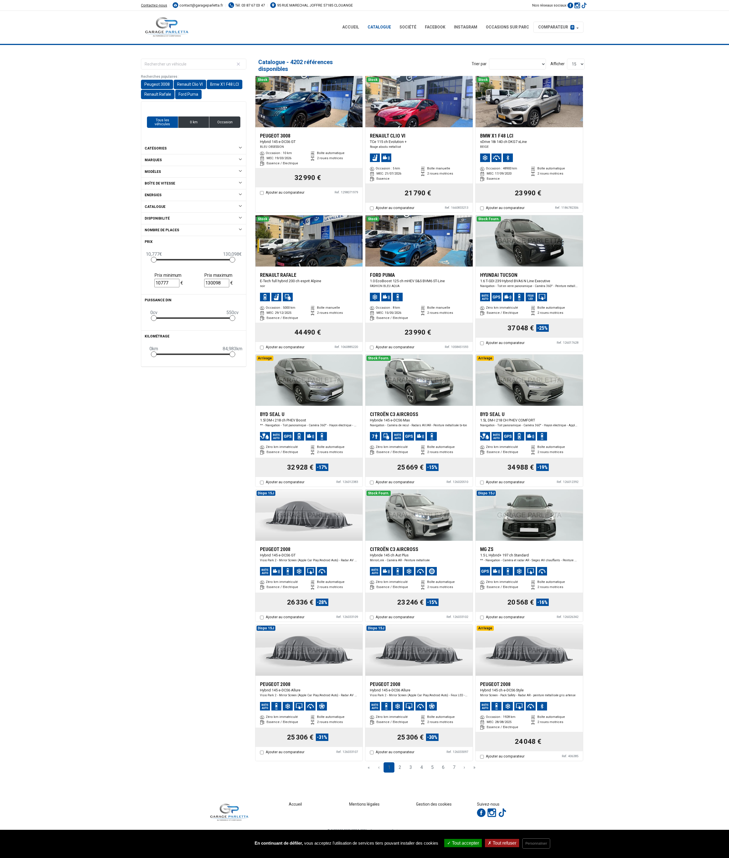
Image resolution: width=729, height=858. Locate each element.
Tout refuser (504, 843)
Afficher (557, 64)
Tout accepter (465, 843)
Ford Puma (188, 94)
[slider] (154, 260)
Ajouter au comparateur (285, 192)
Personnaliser (536, 843)
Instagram (465, 27)
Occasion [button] (225, 122)
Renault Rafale (157, 94)
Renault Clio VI (190, 84)
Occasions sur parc (507, 27)
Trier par (479, 64)
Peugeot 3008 (157, 84)
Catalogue (379, 27)
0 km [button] (194, 122)
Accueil (350, 27)
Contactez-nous (154, 5)
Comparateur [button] (555, 27)
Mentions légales (364, 804)
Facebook (435, 27)
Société (408, 27)
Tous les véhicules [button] (162, 122)
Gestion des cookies (434, 804)
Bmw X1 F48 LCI (224, 84)
